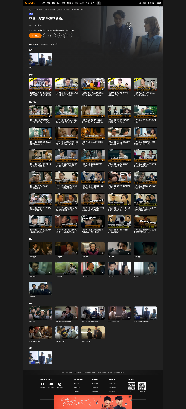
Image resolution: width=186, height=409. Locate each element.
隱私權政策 (113, 387)
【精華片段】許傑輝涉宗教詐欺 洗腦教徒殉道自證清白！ (40, 209)
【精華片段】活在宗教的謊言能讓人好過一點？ (119, 187)
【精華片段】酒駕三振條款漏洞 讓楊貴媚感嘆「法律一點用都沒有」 (67, 143)
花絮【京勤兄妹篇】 (114, 321)
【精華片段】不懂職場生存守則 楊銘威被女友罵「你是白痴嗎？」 (93, 209)
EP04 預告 (59, 277)
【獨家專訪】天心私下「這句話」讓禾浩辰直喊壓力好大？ (145, 94)
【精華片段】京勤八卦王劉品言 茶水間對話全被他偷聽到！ (40, 231)
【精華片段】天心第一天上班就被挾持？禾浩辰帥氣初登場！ (145, 209)
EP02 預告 (111, 277)
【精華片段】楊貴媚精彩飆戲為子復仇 (93, 143)
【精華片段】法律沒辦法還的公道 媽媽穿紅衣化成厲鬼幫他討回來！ (66, 231)
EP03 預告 (85, 277)
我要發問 (95, 387)
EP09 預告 (59, 257)
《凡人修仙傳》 (108, 373)
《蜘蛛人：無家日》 (97, 373)
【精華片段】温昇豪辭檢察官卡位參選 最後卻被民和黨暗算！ (66, 209)
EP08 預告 (85, 257)
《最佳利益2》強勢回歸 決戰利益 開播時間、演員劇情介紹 (55, 30)
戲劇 (58, 3)
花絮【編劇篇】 (87, 341)
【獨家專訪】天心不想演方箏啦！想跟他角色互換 (119, 94)
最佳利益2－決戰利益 (55, 10)
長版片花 (32, 321)
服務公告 (95, 392)
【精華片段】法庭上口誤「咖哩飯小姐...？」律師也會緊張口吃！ (66, 187)
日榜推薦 (77, 392)
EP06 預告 (137, 257)
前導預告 (137, 277)
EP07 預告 (111, 257)
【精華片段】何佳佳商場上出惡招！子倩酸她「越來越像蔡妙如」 (93, 121)
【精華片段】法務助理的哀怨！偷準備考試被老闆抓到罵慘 (40, 165)
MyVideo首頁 (33, 10)
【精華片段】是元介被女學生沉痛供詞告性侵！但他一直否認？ (93, 231)
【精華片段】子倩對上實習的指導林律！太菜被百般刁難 (119, 143)
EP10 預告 (32, 257)
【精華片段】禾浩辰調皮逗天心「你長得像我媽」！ (39, 187)
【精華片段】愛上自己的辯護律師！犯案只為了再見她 (118, 165)
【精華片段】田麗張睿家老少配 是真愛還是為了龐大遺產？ (40, 143)
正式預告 (32, 296)
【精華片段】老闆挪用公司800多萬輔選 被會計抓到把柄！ (144, 143)
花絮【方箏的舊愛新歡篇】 (90, 321)
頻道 (48, 3)
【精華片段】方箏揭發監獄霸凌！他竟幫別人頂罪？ (93, 165)
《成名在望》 (64, 373)
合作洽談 (112, 392)
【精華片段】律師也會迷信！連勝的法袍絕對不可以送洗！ (93, 187)
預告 (30, 68)
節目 (92, 3)
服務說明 (77, 387)
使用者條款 (113, 383)
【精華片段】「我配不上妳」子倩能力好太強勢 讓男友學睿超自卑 (66, 121)
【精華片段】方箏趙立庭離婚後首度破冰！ (145, 121)
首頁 (43, 3)
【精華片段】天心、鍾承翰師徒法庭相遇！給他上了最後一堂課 (119, 209)
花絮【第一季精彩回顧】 (64, 321)
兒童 (87, 3)
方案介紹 (151, 3)
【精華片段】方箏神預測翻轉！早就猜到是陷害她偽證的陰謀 (119, 121)
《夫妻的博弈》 (87, 373)
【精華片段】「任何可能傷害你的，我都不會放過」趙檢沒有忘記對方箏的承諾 (40, 121)
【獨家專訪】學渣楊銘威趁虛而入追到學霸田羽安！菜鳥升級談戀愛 (40, 94)
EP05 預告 (32, 277)
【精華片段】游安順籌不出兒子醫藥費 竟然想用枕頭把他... (145, 231)
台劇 (45, 10)
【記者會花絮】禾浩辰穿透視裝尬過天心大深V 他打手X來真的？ (93, 94)
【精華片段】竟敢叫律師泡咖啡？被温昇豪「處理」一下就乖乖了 (66, 165)
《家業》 (71, 373)
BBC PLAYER (79, 3)
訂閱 (49, 35)
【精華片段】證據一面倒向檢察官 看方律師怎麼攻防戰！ (145, 165)
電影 (53, 3)
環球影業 (70, 3)
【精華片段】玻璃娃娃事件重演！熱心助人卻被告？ (119, 231)
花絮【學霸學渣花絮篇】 (142, 321)
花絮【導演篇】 (61, 341)
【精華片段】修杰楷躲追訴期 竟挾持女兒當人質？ (145, 187)
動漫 (63, 3)
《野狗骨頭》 (77, 373)
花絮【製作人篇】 (35, 341)
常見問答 (95, 383)
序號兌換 (158, 3)
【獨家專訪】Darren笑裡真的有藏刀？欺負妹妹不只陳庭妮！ (67, 94)
